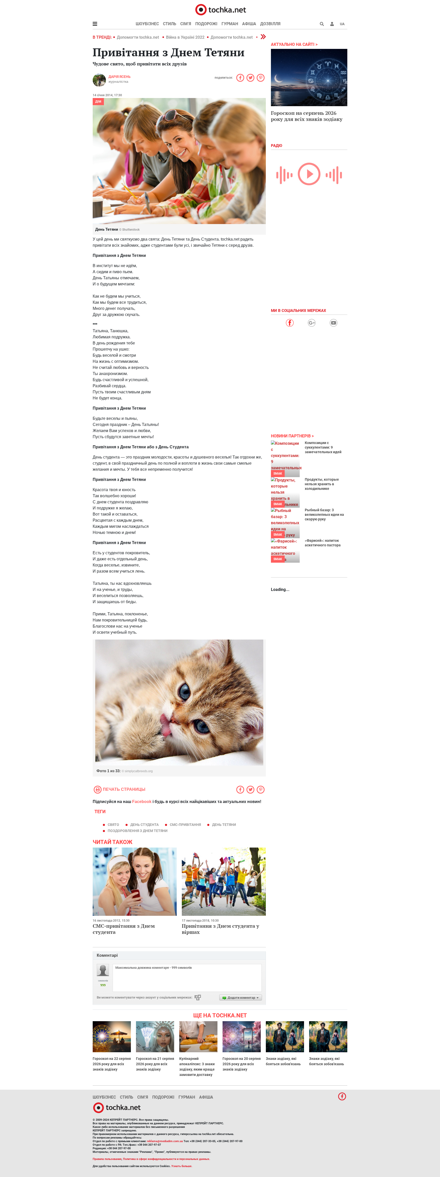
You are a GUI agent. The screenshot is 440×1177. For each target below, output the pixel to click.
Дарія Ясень (119, 77)
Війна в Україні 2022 (185, 37)
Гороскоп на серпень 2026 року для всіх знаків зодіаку (306, 115)
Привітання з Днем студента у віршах (220, 928)
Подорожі (206, 23)
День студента (144, 825)
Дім (98, 101)
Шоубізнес (147, 23)
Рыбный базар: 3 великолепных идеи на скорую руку (324, 514)
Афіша (249, 23)
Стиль (169, 23)
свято (113, 825)
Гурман (230, 23)
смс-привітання (185, 825)
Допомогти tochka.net (138, 37)
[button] (332, 24)
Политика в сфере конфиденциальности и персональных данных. (166, 1159)
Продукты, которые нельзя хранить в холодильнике (322, 484)
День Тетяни (224, 825)
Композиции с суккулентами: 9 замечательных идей (323, 447)
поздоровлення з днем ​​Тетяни (138, 831)
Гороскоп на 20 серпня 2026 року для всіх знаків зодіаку (242, 1064)
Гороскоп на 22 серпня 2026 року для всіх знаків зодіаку (112, 1064)
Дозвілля (270, 23)
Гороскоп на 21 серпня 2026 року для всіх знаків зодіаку (155, 1064)
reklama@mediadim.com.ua (165, 1141)
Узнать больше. (181, 1166)
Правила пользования (107, 1159)
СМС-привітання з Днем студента (124, 928)
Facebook (142, 801)
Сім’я (185, 23)
